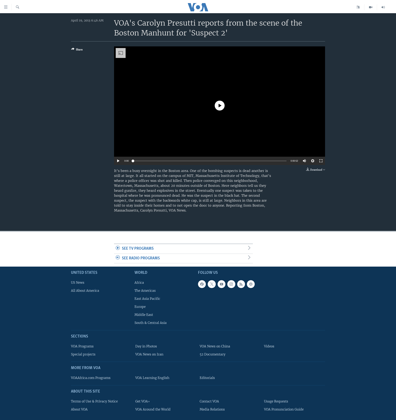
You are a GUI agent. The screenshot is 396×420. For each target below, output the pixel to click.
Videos (269, 346)
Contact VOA (209, 401)
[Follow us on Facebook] (202, 284)
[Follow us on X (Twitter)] (212, 284)
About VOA (79, 409)
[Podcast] (251, 284)
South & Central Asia (150, 323)
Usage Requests (276, 401)
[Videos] (370, 7)
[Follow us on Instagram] (231, 284)
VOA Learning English (152, 378)
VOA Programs (82, 346)
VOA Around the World (153, 409)
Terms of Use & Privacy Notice (94, 401)
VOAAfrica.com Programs (91, 378)
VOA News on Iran (149, 354)
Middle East (143, 315)
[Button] (77, 50)
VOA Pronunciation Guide (284, 409)
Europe (140, 307)
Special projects (83, 354)
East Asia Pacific (147, 299)
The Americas (145, 291)
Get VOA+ (142, 401)
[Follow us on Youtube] (221, 284)
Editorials (207, 378)
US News (77, 283)
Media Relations (212, 409)
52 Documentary (212, 354)
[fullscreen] (321, 161)
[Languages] (358, 7)
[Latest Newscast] (383, 7)
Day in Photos (146, 346)
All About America (85, 291)
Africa (139, 283)
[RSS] (241, 284)
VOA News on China (215, 346)
